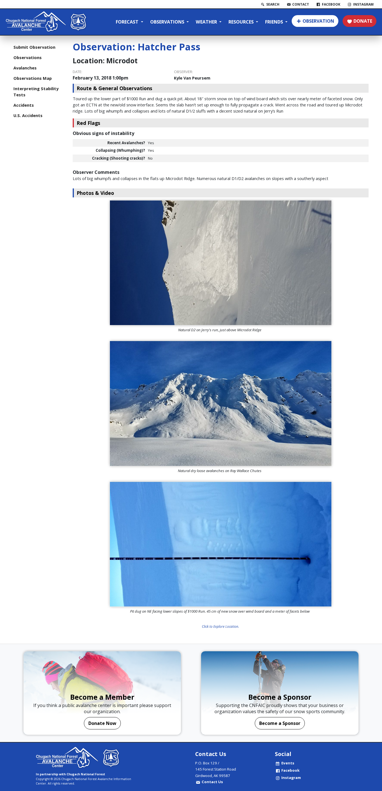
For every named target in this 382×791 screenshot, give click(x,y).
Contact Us (212, 781)
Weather (207, 22)
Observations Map (32, 78)
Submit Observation (34, 47)
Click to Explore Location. (220, 626)
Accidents (23, 105)
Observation (318, 21)
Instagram (291, 777)
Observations (167, 22)
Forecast (128, 22)
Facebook (290, 770)
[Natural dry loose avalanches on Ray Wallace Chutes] (221, 403)
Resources (241, 22)
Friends (274, 22)
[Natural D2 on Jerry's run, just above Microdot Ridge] (221, 262)
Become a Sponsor (279, 723)
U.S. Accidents (28, 115)
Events (287, 763)
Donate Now (102, 723)
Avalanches (25, 68)
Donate (362, 21)
